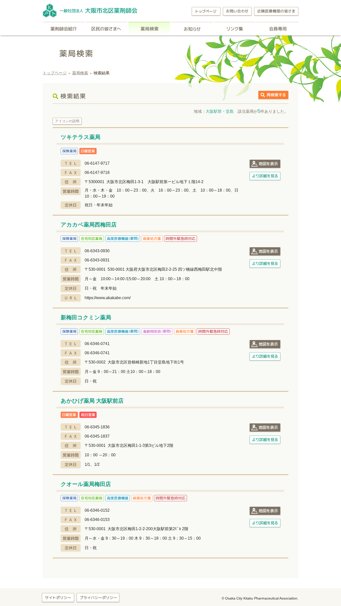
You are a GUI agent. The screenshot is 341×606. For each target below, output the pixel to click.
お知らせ (192, 28)
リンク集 (234, 28)
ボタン (265, 164)
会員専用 (277, 28)
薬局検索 (149, 28)
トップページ (55, 73)
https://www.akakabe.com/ (108, 298)
